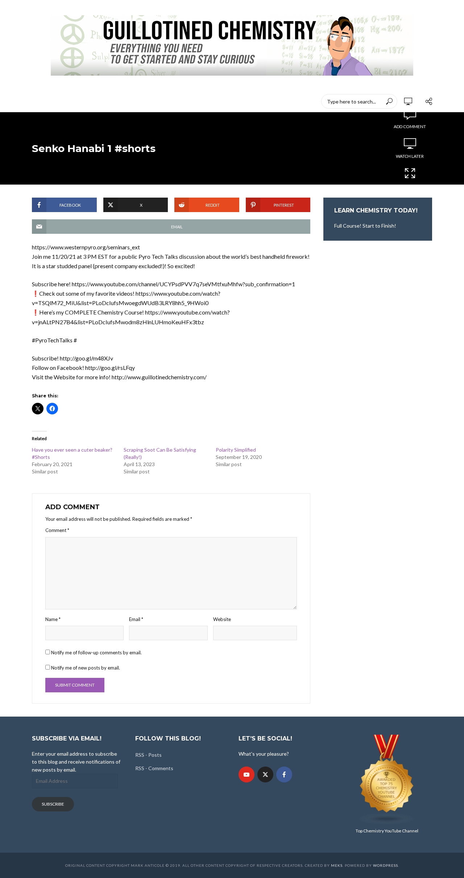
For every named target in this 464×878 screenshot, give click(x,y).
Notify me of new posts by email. (85, 668)
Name (53, 619)
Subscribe (53, 804)
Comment (57, 530)
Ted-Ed (205, 101)
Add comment (410, 126)
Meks (337, 865)
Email (136, 619)
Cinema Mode (410, 186)
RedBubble (170, 101)
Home (39, 101)
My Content (128, 101)
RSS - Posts (148, 755)
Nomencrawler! (80, 101)
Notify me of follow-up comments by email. (96, 652)
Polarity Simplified (236, 450)
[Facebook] (284, 774)
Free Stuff (239, 101)
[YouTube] (246, 774)
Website (222, 619)
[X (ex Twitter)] (265, 774)
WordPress (385, 865)
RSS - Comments (154, 768)
